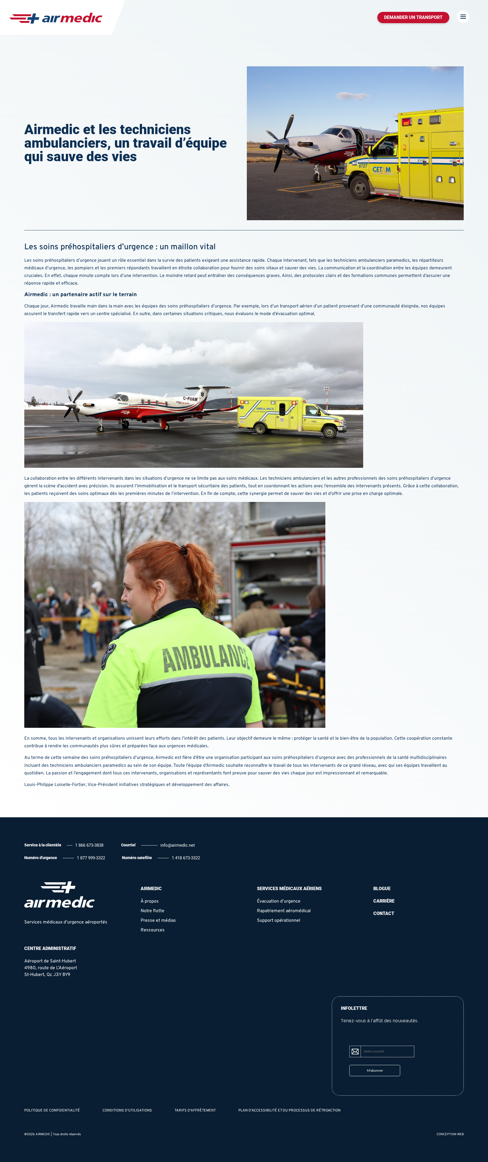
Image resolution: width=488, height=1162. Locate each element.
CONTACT (383, 913)
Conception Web (450, 1134)
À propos (150, 901)
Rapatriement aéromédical (284, 911)
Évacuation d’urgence (278, 901)
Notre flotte (152, 911)
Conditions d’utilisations (127, 1110)
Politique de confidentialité (52, 1110)
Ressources (153, 930)
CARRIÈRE (384, 901)
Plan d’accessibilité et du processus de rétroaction (289, 1110)
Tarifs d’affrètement (195, 1110)
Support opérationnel (278, 920)
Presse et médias (158, 920)
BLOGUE (382, 888)
